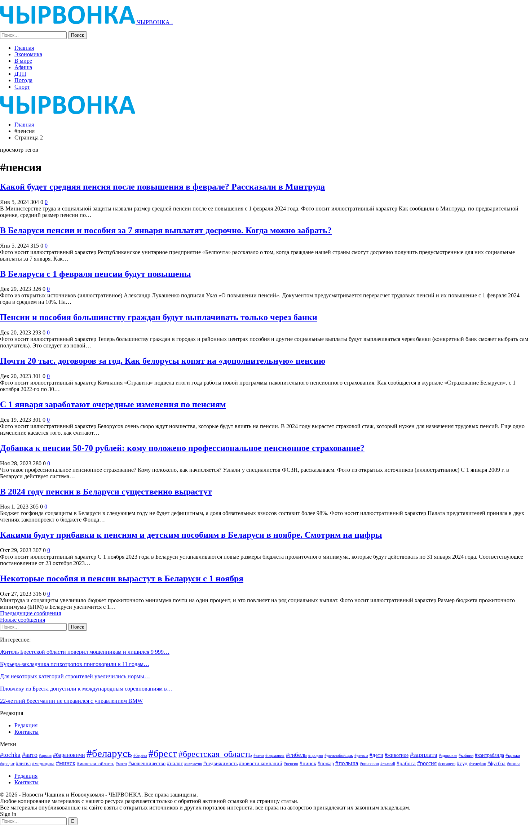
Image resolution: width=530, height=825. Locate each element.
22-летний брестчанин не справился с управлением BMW (71, 701)
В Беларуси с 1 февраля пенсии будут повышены (95, 274)
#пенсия (291, 764)
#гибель (296, 754)
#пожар (326, 763)
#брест (163, 753)
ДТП (20, 74)
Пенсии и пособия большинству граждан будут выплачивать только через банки (158, 317)
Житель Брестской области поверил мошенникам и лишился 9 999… (84, 652)
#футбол (496, 763)
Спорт (22, 87)
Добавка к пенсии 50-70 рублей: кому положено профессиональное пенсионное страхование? (182, 448)
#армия (45, 755)
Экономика (28, 54)
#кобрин (466, 755)
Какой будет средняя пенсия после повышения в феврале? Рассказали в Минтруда (162, 186)
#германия (274, 755)
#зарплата (423, 754)
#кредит (7, 763)
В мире (23, 61)
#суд (462, 763)
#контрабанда (489, 755)
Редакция (25, 725)
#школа (513, 764)
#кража (512, 755)
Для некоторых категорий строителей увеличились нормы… (75, 676)
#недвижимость (220, 763)
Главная (24, 48)
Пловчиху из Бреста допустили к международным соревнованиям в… (86, 689)
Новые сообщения (22, 620)
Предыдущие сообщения (30, 613)
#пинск (308, 763)
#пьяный (387, 764)
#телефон (477, 764)
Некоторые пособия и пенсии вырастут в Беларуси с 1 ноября (121, 578)
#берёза (140, 755)
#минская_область (95, 763)
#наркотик (193, 764)
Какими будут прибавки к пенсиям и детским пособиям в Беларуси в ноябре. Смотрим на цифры (191, 535)
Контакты (26, 732)
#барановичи (69, 755)
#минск (65, 763)
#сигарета (446, 763)
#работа (406, 763)
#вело (258, 755)
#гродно (315, 755)
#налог (175, 763)
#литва (23, 763)
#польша (346, 763)
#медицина (43, 763)
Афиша (23, 67)
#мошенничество (146, 763)
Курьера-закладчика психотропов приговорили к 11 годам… (74, 664)
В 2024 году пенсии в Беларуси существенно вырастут (106, 491)
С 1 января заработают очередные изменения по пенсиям (113, 404)
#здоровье (448, 755)
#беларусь (109, 753)
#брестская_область (215, 754)
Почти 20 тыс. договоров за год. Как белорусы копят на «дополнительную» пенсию (162, 360)
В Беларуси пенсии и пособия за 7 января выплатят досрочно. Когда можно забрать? (166, 230)
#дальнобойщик (338, 755)
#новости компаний (260, 763)
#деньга (361, 755)
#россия (427, 763)
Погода (23, 80)
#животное (396, 755)
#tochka (10, 754)
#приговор (369, 763)
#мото (121, 764)
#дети (376, 755)
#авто (29, 754)
